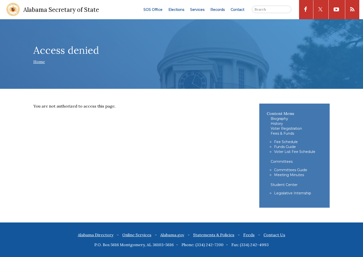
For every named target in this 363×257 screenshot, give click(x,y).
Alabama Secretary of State (61, 10)
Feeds (249, 234)
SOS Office (152, 9)
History (277, 123)
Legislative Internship (292, 193)
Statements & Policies (213, 234)
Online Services (136, 234)
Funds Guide (285, 147)
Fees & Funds (282, 133)
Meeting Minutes (289, 175)
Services (197, 9)
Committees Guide (290, 170)
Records (217, 9)
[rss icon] (352, 9)
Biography (279, 118)
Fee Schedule (286, 142)
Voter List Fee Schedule (294, 151)
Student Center (284, 185)
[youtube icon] (336, 9)
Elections (176, 9)
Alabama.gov (172, 234)
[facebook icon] (305, 9)
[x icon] (320, 9)
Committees (282, 161)
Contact (237, 9)
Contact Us (274, 234)
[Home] (13, 9)
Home (39, 61)
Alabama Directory (95, 234)
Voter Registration (286, 128)
